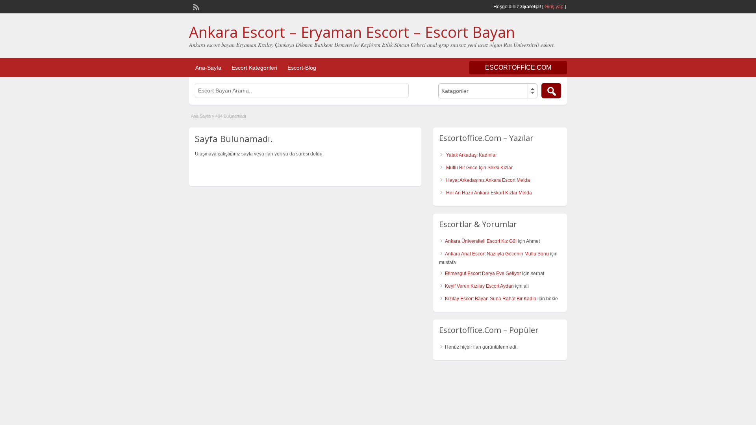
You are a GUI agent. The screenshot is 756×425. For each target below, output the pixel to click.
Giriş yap (554, 6)
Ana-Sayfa (208, 68)
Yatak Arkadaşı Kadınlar (471, 155)
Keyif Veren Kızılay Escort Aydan (479, 286)
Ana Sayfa (201, 116)
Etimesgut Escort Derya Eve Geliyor (483, 273)
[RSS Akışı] (195, 6)
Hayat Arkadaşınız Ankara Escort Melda (488, 180)
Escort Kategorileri (254, 68)
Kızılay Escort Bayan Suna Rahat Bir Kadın (490, 298)
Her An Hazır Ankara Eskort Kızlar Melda (489, 193)
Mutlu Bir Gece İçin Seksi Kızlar (479, 167)
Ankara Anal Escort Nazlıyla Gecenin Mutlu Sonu (497, 254)
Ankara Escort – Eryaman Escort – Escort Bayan (352, 32)
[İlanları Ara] (551, 90)
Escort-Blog (301, 68)
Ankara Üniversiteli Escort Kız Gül (481, 241)
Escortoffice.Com (518, 67)
